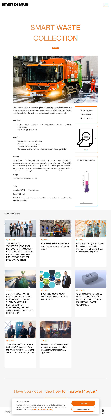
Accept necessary (83, 409)
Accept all (83, 403)
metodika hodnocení (86, 203)
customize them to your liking (42, 409)
